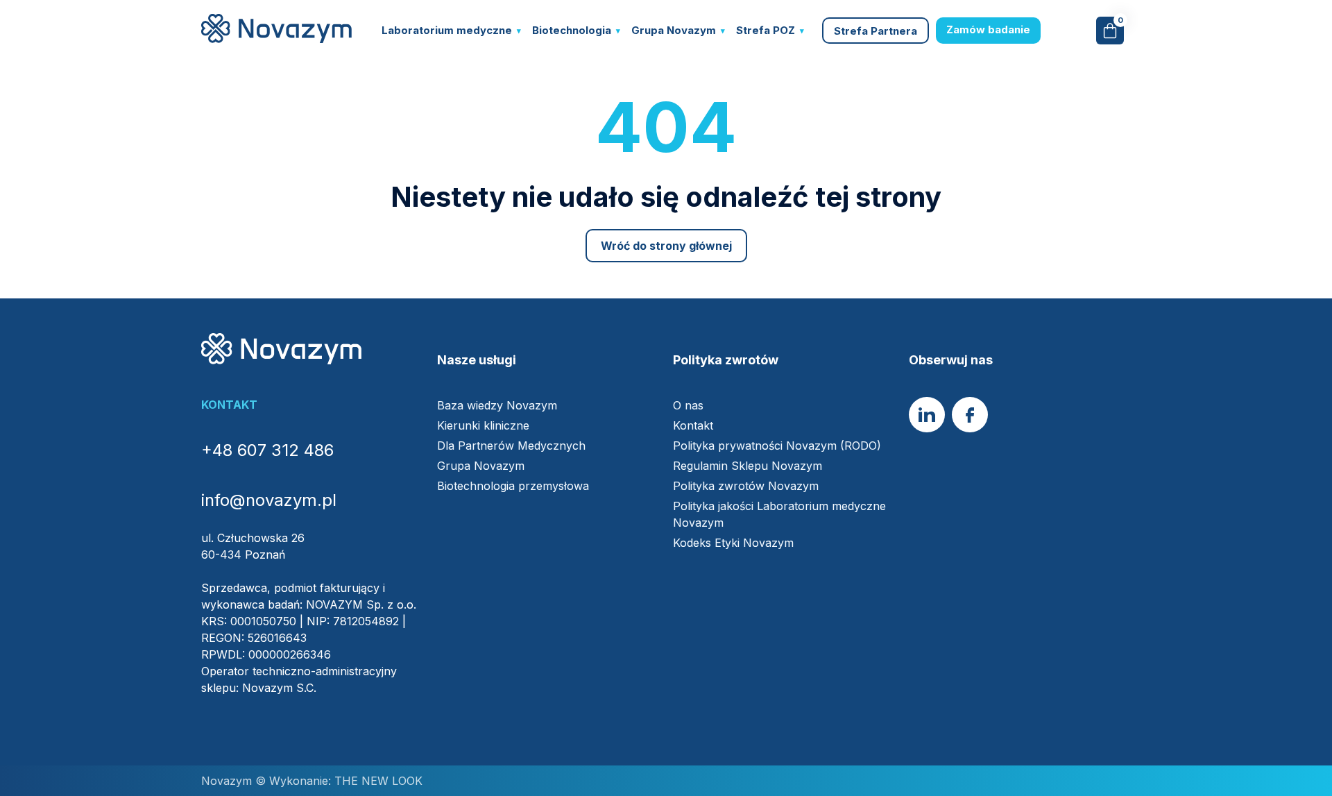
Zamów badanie (988, 29)
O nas (688, 405)
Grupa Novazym (673, 30)
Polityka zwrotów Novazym (746, 486)
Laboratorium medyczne (447, 30)
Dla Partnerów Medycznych (511, 445)
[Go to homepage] (276, 39)
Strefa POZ (765, 30)
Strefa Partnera (875, 30)
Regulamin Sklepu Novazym (747, 466)
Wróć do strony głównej (666, 246)
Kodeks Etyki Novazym (733, 543)
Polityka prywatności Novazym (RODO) (777, 445)
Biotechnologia (571, 30)
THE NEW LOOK (376, 781)
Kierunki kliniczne (483, 425)
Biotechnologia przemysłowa (513, 486)
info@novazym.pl (268, 500)
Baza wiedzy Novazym (497, 405)
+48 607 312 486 (267, 450)
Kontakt (693, 425)
